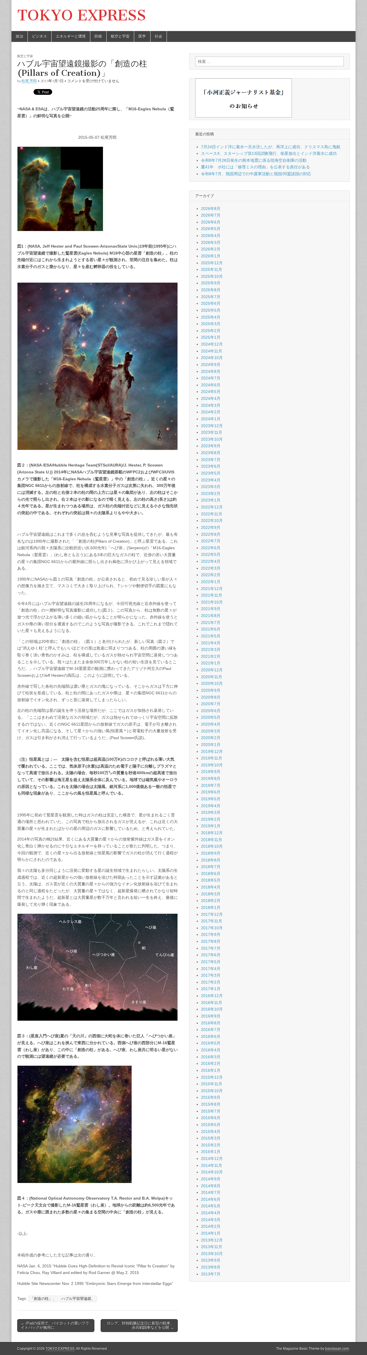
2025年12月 (212, 263)
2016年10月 (212, 1009)
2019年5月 (210, 799)
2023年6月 (210, 466)
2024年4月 (210, 398)
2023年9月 (210, 446)
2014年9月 (210, 1179)
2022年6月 (210, 548)
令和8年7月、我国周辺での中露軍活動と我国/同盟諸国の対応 (256, 173)
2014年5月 (210, 1206)
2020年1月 (210, 744)
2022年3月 (210, 568)
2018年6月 (210, 873)
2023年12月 (212, 425)
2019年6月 (210, 792)
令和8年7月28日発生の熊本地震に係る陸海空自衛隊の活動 (254, 160)
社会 (158, 36)
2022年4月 (210, 561)
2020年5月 (210, 717)
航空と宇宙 (120, 36)
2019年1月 (210, 826)
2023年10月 (212, 439)
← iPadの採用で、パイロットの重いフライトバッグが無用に (55, 1325)
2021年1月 (210, 663)
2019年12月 (212, 751)
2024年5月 (210, 391)
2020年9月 (210, 690)
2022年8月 (210, 534)
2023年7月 (210, 459)
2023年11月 (211, 432)
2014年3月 (210, 1219)
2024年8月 (210, 371)
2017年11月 (211, 921)
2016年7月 (210, 1029)
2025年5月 (210, 310)
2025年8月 (210, 290)
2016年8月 (210, 1023)
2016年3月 (210, 1057)
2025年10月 (212, 276)
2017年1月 (210, 988)
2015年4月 (210, 1131)
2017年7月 (210, 948)
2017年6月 (210, 955)
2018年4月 (210, 887)
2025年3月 (210, 323)
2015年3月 (210, 1138)
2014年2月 (210, 1226)
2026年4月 (210, 235)
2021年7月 (210, 622)
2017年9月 (210, 934)
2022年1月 (210, 581)
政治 (19, 36)
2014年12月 (212, 1158)
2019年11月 (211, 758)
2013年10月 (212, 1253)
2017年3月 (210, 975)
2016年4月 (210, 1050)
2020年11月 (211, 676)
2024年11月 (211, 351)
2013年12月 (212, 1240)
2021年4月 (210, 643)
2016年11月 (211, 1002)
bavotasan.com (337, 1349)
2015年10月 (212, 1090)
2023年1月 (210, 500)
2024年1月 (210, 419)
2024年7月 (210, 378)
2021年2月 (210, 656)
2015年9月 (210, 1097)
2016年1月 (210, 1070)
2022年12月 (212, 507)
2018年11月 (211, 839)
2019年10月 (212, 765)
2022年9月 (210, 527)
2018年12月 (212, 832)
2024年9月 (210, 364)
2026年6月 (210, 222)
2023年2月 (210, 493)
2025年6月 (210, 303)
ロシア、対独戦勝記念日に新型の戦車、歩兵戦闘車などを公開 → (140, 1325)
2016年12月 (212, 995)
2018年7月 (210, 866)
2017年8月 (210, 941)
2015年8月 (210, 1104)
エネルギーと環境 (71, 36)
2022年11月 (211, 514)
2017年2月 (210, 982)
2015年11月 (211, 1084)
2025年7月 (210, 296)
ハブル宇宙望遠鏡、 (78, 1299)
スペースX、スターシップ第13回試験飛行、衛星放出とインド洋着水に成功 (269, 153)
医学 (142, 36)
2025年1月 (210, 337)
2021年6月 (210, 629)
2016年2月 (210, 1063)
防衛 (98, 36)
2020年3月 (210, 731)
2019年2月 (210, 819)
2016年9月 (210, 1016)
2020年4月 (210, 724)
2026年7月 (210, 215)
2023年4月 (210, 480)
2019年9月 (210, 771)
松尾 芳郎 (29, 81)
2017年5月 (210, 961)
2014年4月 (210, 1213)
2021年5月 (210, 636)
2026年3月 (210, 242)
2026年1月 (210, 256)
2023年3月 (210, 486)
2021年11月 (211, 595)
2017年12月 (212, 914)
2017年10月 (212, 928)
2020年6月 (210, 710)
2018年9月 (210, 853)
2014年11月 (211, 1165)
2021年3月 (210, 649)
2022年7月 (210, 541)
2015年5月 (210, 1124)
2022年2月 (210, 575)
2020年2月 (210, 737)
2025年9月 (210, 283)
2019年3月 (210, 812)
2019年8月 (210, 778)
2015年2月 (210, 1145)
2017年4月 (210, 968)
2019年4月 (210, 805)
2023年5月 (210, 473)
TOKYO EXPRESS (81, 15)
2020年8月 (210, 697)
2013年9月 (210, 1260)
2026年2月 (210, 249)
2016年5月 (210, 1043)
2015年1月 (210, 1151)
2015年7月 (210, 1111)
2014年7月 (210, 1192)
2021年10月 (212, 602)
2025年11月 (211, 269)
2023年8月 (210, 452)
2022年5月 (210, 554)
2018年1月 (210, 907)
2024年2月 (210, 412)
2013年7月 (210, 1274)
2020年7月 (210, 703)
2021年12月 (212, 588)
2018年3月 (210, 894)
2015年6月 (210, 1117)
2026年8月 (210, 208)
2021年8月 (210, 615)
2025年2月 (210, 330)
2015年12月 (212, 1077)
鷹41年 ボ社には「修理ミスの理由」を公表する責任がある (255, 167)
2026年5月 (210, 228)
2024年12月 (212, 344)
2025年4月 (210, 317)
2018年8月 (210, 860)
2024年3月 (210, 405)
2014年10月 (212, 1172)
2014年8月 (210, 1186)
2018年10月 (212, 846)
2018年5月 (210, 880)
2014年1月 (210, 1233)
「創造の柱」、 (43, 1299)
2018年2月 (210, 900)
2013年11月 (211, 1246)
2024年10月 (212, 357)
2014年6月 (210, 1199)
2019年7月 (210, 785)
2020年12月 (212, 670)
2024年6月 (210, 385)
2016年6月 (210, 1036)
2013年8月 (210, 1267)
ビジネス (39, 36)
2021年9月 (210, 608)
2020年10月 (212, 683)
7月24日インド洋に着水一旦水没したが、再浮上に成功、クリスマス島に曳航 (270, 146)
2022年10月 (212, 520)
